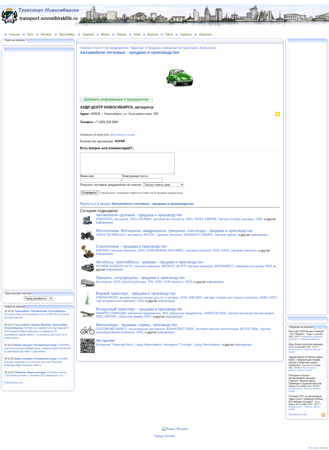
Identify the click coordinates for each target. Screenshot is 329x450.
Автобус (46, 34)
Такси (169, 34)
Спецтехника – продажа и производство (131, 246)
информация (104, 222)
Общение (205, 34)
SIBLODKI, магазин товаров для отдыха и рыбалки (223, 297)
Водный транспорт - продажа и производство (135, 293)
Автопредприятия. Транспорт (124, 48)
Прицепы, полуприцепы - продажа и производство (140, 278)
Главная (14, 34)
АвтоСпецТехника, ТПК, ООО (142, 281)
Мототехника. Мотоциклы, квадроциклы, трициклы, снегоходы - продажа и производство (174, 231)
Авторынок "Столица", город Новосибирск (191, 344)
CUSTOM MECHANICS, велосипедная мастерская (130, 329)
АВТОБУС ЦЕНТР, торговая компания (187, 266)
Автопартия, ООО (108, 281)
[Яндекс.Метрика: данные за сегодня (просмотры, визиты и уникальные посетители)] (175, 429)
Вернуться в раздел (137, 204)
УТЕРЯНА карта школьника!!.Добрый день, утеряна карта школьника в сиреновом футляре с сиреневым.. (37, 348)
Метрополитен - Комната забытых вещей (303, 368)
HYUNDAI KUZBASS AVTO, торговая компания (128, 266)
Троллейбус (67, 34)
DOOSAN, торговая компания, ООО (120, 250)
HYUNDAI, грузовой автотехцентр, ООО (165, 219)
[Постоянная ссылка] (123, 134)
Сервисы (186, 34)
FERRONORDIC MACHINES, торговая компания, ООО (183, 250)
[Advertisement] (38, 169)
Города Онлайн (164, 436)
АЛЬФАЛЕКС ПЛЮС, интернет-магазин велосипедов (202, 329)
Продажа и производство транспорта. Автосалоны (182, 48)
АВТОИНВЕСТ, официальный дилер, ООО (243, 266)
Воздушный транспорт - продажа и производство (139, 309)
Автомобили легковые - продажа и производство (129, 52)
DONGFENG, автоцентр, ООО (116, 219)
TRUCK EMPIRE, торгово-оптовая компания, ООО (228, 219)
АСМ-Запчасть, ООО (178, 281)
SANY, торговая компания (238, 250)
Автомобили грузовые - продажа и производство (139, 215)
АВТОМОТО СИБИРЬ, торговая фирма (210, 234)
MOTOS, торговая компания (163, 234)
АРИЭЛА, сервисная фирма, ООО (128, 316)
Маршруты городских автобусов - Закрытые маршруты (306, 337)
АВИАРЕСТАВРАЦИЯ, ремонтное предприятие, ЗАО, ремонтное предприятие (149, 313)
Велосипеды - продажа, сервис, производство (136, 325)
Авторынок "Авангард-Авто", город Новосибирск (129, 344)
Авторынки (105, 340)
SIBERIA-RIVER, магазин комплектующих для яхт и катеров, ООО (141, 297)
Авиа (137, 34)
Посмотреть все (13, 382)
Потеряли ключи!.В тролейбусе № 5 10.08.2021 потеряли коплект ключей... (36, 314)
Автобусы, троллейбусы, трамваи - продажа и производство (149, 262)
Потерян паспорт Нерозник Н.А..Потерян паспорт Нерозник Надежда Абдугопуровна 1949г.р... (36, 361)
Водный (152, 34)
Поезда (121, 34)
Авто (30, 34)
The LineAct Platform (318, 448)
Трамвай (88, 34)
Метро (105, 34)
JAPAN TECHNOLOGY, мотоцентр (119, 234)
